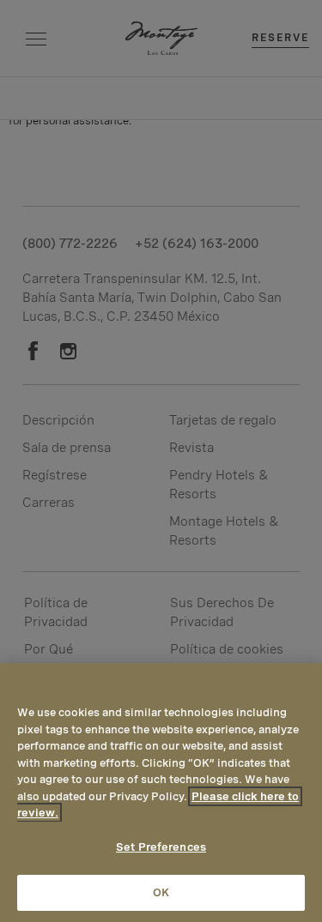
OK (161, 892)
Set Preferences (161, 847)
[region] (161, 792)
